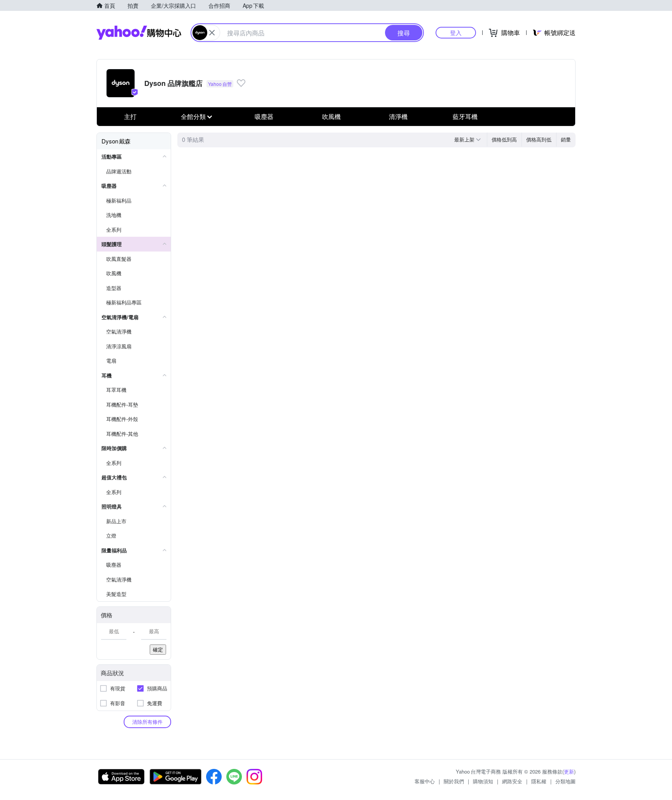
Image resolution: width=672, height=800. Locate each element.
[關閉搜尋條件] (212, 32)
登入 (456, 32)
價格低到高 (504, 139)
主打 (130, 116)
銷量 (566, 139)
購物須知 (483, 781)
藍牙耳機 (465, 116)
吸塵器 (264, 116)
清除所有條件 (147, 721)
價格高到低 (538, 139)
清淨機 (398, 116)
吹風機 (331, 116)
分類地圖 (565, 781)
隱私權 (538, 781)
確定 (158, 649)
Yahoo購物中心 (138, 32)
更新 (569, 771)
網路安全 (512, 781)
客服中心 (425, 781)
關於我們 (454, 781)
